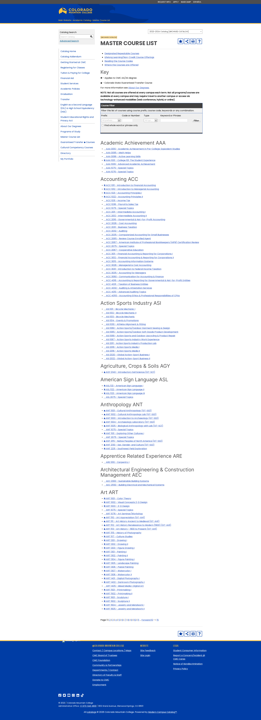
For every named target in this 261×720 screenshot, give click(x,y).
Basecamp (186, 2)
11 (138, 619)
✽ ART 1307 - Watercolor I (117, 570)
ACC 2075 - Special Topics (119, 246)
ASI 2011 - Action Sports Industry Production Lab (130, 343)
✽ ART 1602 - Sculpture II (117, 601)
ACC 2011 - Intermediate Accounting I (125, 211)
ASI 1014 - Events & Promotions (121, 320)
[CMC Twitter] (64, 695)
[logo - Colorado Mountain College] (75, 13)
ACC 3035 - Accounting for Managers (125, 272)
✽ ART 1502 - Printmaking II (118, 593)
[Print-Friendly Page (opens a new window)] (193, 41)
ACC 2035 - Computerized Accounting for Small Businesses (136, 234)
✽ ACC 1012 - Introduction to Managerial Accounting (131, 189)
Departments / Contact (105, 670)
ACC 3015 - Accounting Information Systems (128, 261)
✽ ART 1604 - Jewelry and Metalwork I (124, 605)
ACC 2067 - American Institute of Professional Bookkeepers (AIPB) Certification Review (151, 242)
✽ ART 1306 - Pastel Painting (118, 566)
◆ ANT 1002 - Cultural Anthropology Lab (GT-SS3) (130, 414)
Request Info (164, 2)
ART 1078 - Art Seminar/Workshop (123, 513)
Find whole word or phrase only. (121, 125)
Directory (65, 153)
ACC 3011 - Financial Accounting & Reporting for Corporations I (138, 253)
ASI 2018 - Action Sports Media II (122, 350)
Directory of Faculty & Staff (107, 675)
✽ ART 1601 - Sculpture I (116, 597)
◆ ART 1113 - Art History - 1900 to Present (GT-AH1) (130, 528)
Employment (99, 684)
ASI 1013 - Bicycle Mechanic (119, 316)
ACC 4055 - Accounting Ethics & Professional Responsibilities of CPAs (142, 295)
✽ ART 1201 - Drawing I (115, 540)
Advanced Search (69, 41)
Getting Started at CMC (73, 62)
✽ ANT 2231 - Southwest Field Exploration (125, 448)
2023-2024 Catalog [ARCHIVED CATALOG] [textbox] (169, 31)
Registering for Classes (72, 67)
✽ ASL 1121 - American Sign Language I (123, 385)
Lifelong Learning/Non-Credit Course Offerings (129, 57)
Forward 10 (147, 619)
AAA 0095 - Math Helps (117, 152)
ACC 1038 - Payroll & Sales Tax (121, 204)
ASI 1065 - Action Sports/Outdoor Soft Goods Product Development (141, 331)
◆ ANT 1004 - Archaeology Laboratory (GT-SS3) (129, 422)
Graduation (66, 94)
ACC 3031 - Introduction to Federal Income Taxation (132, 269)
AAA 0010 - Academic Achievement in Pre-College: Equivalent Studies (142, 148)
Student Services (69, 83)
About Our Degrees (70, 126)
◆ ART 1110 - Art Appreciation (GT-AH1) (124, 517)
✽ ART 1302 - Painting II (116, 555)
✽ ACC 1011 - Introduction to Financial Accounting (130, 185)
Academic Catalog (82, 20)
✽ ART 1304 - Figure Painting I (119, 559)
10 (135, 619)
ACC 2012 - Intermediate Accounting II (125, 215)
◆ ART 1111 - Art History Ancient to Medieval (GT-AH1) (131, 521)
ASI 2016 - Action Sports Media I (121, 347)
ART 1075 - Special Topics (118, 509)
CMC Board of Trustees (104, 655)
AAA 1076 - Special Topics (118, 171)
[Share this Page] (186, 41)
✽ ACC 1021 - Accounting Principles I (123, 192)
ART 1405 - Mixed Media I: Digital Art (124, 586)
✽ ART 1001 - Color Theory (117, 498)
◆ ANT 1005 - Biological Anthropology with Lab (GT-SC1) (133, 425)
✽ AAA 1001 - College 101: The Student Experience (129, 160)
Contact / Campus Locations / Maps (111, 650)
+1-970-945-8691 (88, 706)
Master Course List (70, 136)
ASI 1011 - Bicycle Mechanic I (119, 309)
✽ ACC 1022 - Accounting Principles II (123, 196)
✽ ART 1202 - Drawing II (116, 544)
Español (197, 2)
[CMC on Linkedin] (77, 695)
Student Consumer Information (189, 650)
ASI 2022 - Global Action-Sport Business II (127, 358)
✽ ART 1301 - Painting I (115, 551)
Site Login (145, 655)
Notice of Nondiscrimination (188, 663)
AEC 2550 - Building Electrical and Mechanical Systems (134, 484)
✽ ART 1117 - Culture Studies (118, 536)
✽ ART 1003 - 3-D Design (117, 506)
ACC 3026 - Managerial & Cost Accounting (127, 265)
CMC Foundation (101, 660)
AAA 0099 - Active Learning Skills (122, 156)
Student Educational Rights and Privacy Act (77, 118)
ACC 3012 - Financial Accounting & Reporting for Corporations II (139, 257)
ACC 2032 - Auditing (115, 230)
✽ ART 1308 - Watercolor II (118, 574)
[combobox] (175, 31)
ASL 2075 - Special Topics (118, 397)
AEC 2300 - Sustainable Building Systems (126, 481)
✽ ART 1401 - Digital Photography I (122, 578)
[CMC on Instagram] (73, 695)
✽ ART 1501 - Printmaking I (117, 589)
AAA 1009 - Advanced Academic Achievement (129, 164)
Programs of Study (70, 131)
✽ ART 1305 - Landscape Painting (121, 563)
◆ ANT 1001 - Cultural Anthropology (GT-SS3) (128, 410)
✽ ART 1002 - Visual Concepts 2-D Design (125, 502)
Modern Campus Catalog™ (162, 712)
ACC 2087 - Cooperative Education (124, 250)
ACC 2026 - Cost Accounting (120, 223)
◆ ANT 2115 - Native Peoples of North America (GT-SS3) (133, 441)
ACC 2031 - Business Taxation (120, 227)
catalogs (91, 712)
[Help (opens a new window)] (199, 41)
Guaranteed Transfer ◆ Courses (77, 142)
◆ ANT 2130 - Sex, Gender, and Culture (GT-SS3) (129, 444)
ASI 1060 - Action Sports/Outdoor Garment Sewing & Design (137, 328)
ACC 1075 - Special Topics (119, 208)
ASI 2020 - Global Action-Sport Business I (127, 354)
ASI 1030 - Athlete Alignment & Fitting (125, 324)
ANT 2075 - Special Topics (119, 437)
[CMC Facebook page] (59, 695)
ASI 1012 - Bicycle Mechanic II (120, 312)
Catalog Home (68, 51)
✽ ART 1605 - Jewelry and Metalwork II (124, 608)
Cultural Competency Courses (76, 147)
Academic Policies (70, 88)
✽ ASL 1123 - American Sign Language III (124, 393)
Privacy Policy (180, 668)
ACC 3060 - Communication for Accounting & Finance (134, 276)
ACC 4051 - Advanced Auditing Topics (125, 291)
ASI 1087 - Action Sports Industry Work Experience (131, 339)
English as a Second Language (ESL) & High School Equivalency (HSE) (77, 108)
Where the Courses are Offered (121, 64)
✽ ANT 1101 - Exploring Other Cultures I (124, 433)
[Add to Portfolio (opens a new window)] (180, 41)
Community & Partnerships (106, 665)
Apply (176, 2)
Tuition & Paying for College (75, 72)
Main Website (64, 20)
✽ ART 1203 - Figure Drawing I (119, 547)
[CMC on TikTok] (82, 695)
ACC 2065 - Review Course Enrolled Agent (127, 238)
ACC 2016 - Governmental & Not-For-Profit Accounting (134, 219)
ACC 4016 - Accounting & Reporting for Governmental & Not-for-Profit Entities (147, 280)
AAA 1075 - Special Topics (118, 167)
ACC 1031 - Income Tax (117, 200)
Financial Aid (67, 78)
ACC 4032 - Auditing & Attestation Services (128, 288)
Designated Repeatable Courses (122, 53)
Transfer (65, 99)
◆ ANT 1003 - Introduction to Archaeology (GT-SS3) (131, 418)
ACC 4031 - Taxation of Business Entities (126, 284)
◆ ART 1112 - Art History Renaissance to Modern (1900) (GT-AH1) (137, 525)
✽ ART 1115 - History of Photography (122, 532)
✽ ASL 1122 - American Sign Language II (124, 389)
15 (158, 619)
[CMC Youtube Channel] (68, 695)
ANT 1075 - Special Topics (118, 429)
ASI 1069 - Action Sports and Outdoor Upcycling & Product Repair (139, 335)
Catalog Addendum (70, 56)
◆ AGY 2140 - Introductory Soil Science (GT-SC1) (129, 372)
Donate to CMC (100, 679)
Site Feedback (148, 650)
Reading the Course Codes (119, 61)
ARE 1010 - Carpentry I (116, 462)
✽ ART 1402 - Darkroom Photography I (124, 582)
